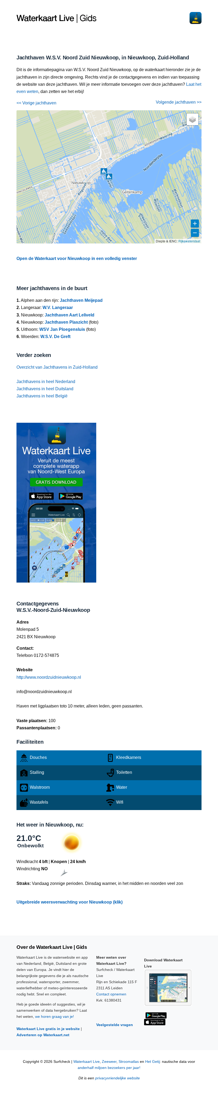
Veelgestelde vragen (114, 1025)
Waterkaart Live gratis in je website (48, 1029)
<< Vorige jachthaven (36, 103)
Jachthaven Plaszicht (66, 322)
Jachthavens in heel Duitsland (44, 389)
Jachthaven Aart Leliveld (69, 315)
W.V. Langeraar (58, 307)
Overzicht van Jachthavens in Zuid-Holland (57, 367)
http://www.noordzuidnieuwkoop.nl (48, 677)
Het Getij (152, 1062)
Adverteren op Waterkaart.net (42, 1035)
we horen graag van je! (54, 1016)
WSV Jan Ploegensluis (62, 329)
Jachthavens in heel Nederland (45, 381)
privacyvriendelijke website (117, 1078)
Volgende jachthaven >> (179, 102)
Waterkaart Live (86, 1062)
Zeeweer (109, 1062)
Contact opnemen (111, 994)
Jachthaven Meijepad (81, 300)
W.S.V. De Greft (55, 336)
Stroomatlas (129, 1062)
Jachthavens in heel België (42, 396)
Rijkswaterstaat (189, 241)
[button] (104, 172)
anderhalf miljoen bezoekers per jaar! (109, 1068)
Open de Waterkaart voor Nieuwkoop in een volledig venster (76, 258)
